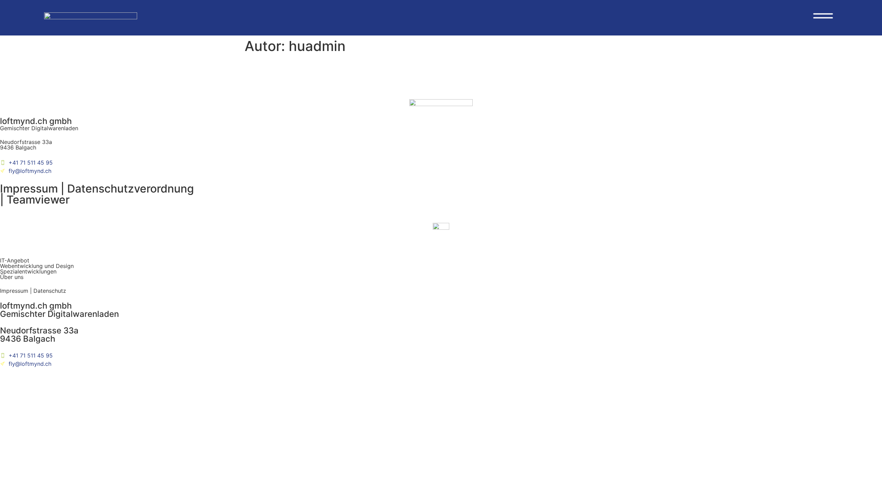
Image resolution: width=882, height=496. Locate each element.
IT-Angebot (14, 260)
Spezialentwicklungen (28, 271)
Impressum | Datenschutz (33, 290)
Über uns (11, 276)
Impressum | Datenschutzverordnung (97, 188)
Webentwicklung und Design (37, 265)
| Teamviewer (35, 199)
